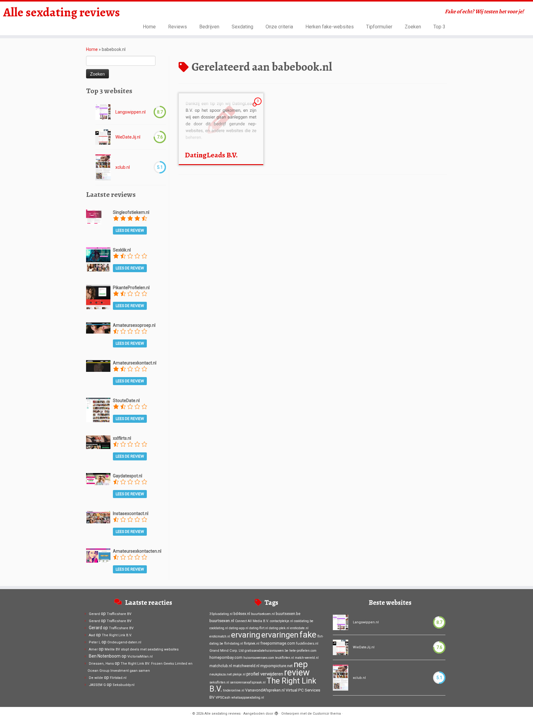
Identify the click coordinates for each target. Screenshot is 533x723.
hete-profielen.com (302, 651)
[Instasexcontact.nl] (98, 516)
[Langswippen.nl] (103, 112)
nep (301, 664)
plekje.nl (239, 674)
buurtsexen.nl (221, 620)
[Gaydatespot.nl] (98, 478)
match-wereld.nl (307, 658)
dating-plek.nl (279, 628)
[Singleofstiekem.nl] (93, 216)
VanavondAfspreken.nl (265, 690)
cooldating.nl (218, 628)
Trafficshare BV (119, 614)
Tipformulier (379, 27)
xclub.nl (122, 167)
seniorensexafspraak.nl (248, 682)
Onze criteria (279, 27)
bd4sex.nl (241, 614)
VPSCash (223, 697)
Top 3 (439, 27)
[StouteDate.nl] (98, 409)
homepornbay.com (225, 657)
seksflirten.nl (219, 682)
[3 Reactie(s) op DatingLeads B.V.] (258, 106)
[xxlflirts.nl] (98, 441)
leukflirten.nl (284, 658)
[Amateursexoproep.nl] (98, 327)
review (297, 672)
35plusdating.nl (221, 614)
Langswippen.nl (130, 112)
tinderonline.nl (233, 690)
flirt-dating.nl (233, 644)
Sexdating (242, 27)
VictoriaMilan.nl (140, 656)
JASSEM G (97, 685)
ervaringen (280, 634)
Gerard (94, 614)
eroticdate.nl (299, 628)
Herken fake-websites (329, 27)
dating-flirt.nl (258, 628)
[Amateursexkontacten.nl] (98, 555)
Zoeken (413, 27)
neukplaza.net (220, 674)
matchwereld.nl (246, 666)
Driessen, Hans (101, 664)
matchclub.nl (220, 666)
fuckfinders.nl (307, 643)
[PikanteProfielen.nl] (98, 296)
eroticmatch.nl (219, 636)
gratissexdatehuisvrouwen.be (266, 651)
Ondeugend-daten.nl (124, 642)
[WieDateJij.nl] (103, 137)
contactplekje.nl (281, 621)
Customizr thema (327, 714)
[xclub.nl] (103, 167)
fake (308, 635)
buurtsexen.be (288, 614)
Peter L (95, 642)
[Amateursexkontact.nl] (98, 365)
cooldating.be (303, 621)
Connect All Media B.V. (252, 621)
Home (149, 27)
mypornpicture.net (276, 665)
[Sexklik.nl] (98, 258)
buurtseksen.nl (263, 614)
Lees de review (130, 230)
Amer (93, 649)
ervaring (245, 634)
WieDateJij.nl (127, 137)
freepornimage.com (277, 643)
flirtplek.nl (251, 643)
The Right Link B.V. (117, 635)
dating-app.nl (238, 628)
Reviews (177, 27)
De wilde (96, 678)
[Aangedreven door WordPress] (276, 712)
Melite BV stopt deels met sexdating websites (142, 649)
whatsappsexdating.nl (247, 698)
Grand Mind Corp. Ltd (226, 650)
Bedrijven (209, 27)
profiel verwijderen (264, 674)
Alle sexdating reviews (61, 12)
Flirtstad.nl (118, 678)
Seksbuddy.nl (123, 685)
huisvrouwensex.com (258, 658)
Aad (92, 635)
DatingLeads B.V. (211, 155)
